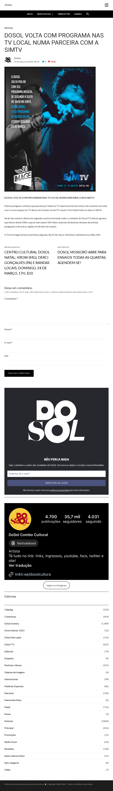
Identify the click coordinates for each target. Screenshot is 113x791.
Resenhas (9, 748)
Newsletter (64, 14)
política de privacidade (59, 490)
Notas (7, 714)
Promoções (10, 734)
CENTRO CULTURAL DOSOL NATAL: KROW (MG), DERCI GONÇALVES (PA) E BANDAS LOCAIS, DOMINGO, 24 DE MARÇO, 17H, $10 (27, 262)
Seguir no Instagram (56, 585)
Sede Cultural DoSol (14, 755)
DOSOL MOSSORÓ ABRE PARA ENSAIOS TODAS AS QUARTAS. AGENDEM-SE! (82, 257)
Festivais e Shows (13, 665)
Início (30, 14)
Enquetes (9, 658)
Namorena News (12, 700)
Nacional (9, 693)
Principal (8, 728)
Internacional (11, 679)
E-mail (8, 342)
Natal (7, 707)
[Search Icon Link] (87, 15)
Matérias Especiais (14, 686)
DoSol (8, 5)
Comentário (11, 298)
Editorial (8, 651)
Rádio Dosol (10, 741)
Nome (8, 329)
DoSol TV (9, 644)
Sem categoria (11, 762)
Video (7, 769)
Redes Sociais (44, 14)
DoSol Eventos (11, 623)
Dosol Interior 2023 (14, 630)
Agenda (78, 14)
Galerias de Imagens (14, 672)
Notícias (8, 28)
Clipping (8, 609)
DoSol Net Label (12, 637)
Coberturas (10, 616)
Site (6, 355)
